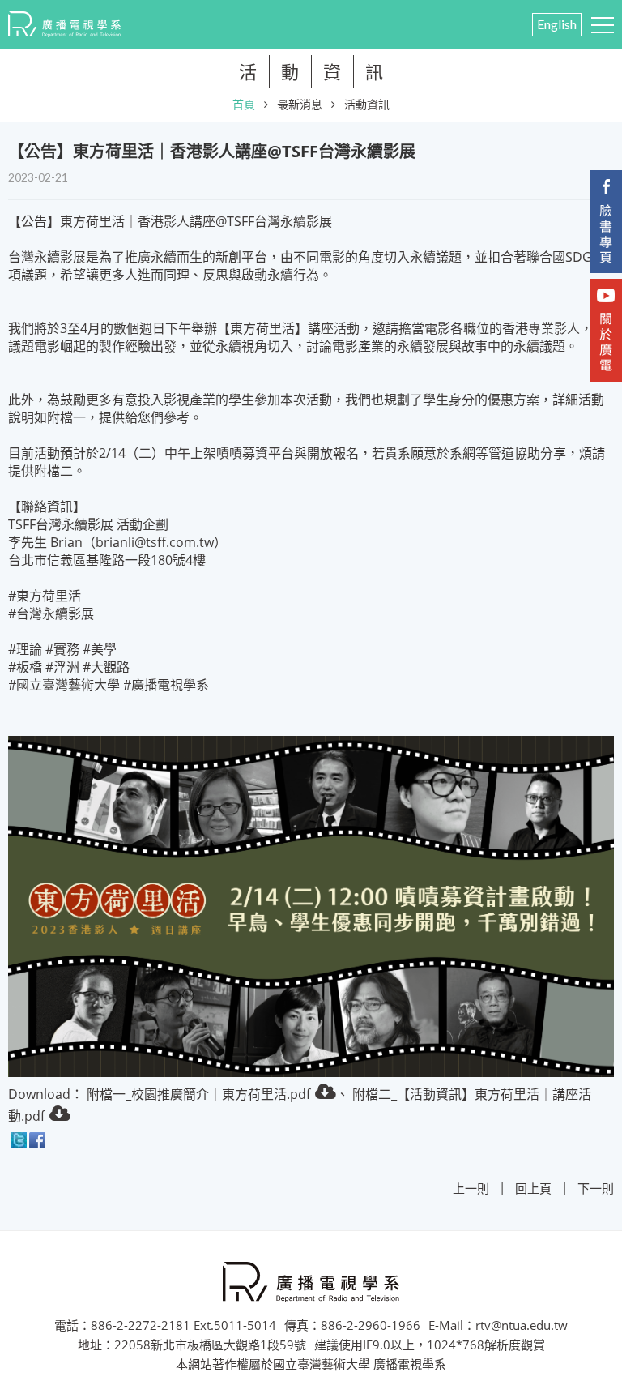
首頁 (243, 104)
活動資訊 (367, 104)
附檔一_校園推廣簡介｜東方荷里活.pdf (198, 1094)
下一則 (595, 1188)
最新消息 (299, 104)
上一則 (471, 1188)
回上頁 (533, 1188)
